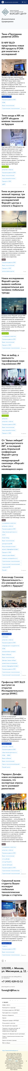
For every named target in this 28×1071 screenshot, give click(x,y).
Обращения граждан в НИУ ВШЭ (10, 1020)
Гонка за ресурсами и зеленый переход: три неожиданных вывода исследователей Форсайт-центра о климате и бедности (13, 198)
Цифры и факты (6, 1005)
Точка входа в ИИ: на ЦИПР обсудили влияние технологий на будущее (13, 120)
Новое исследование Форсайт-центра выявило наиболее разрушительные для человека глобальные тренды (13, 285)
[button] (10, 1000)
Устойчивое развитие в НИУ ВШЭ (10, 1010)
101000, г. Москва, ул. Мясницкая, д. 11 (14, 969)
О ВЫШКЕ (5, 1002)
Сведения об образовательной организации (13, 1033)
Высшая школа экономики (11, 2)
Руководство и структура (8, 1007)
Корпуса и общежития (8, 1015)
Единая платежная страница (9, 1040)
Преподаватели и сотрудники (10, 1012)
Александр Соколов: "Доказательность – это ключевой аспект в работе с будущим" (13, 581)
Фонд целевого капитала (8, 1023)
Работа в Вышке (6, 1043)
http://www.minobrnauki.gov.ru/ (10, 1050)
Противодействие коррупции (10, 1025)
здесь (10, 1059)
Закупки (4, 1018)
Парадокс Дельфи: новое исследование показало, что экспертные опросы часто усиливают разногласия (12, 781)
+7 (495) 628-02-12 (12, 981)
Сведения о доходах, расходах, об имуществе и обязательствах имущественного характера (11, 1030)
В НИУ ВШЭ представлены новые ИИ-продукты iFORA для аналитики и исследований (13, 48)
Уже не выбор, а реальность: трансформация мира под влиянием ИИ (13, 359)
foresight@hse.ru (10, 990)
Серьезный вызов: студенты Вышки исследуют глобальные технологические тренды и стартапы (12, 888)
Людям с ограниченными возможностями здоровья (12, 1037)
